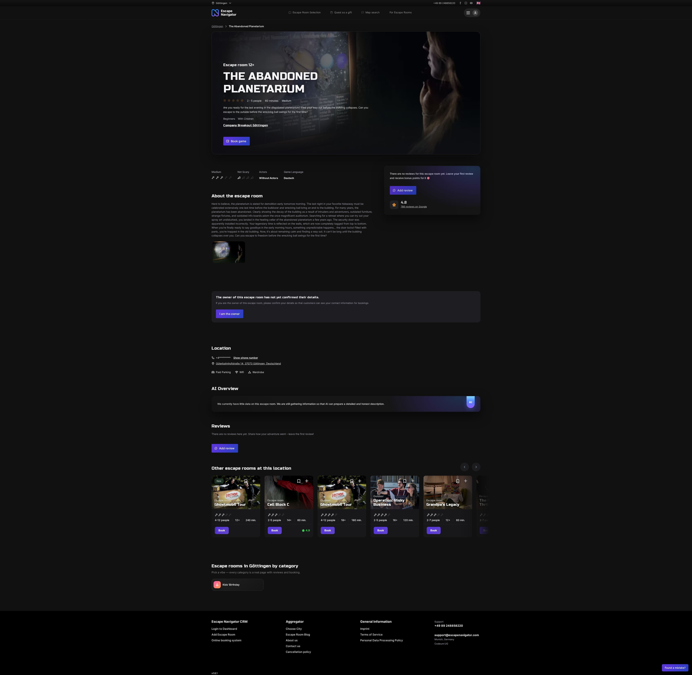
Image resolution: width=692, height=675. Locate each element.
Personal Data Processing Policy (381, 640)
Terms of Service (371, 634)
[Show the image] (229, 252)
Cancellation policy (298, 652)
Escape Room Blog (298, 634)
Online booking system (226, 640)
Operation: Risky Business (388, 502)
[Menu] (472, 12)
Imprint (364, 628)
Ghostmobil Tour (230, 504)
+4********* (223, 357)
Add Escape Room (223, 634)
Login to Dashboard (224, 628)
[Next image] (476, 467)
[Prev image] (464, 467)
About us (292, 640)
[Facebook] (460, 3)
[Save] (245, 481)
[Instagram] (465, 3)
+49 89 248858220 (444, 3)
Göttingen (217, 26)
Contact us (293, 646)
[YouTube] (471, 3)
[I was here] (253, 481)
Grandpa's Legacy (442, 504)
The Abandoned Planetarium (246, 26)
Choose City (294, 628)
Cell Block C (278, 504)
